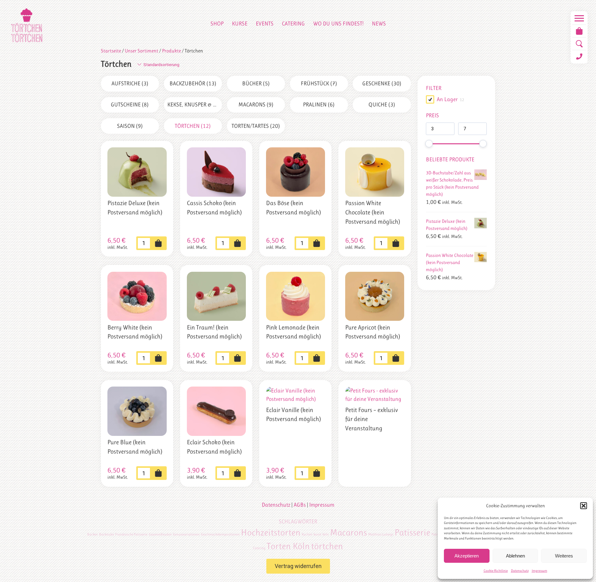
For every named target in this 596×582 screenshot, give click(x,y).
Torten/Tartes (256, 126)
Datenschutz (520, 571)
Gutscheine (130, 104)
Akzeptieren (466, 555)
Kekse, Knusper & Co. (194, 104)
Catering (293, 23)
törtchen (327, 546)
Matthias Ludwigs (380, 534)
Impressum (539, 571)
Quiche (381, 104)
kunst (317, 534)
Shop (217, 23)
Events (264, 23)
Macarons (255, 104)
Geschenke (381, 83)
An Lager (447, 99)
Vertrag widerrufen (298, 566)
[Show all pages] (579, 18)
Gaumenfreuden (160, 534)
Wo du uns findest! (338, 23)
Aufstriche (129, 83)
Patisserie (412, 532)
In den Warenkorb (158, 243)
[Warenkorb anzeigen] (579, 31)
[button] (583, 506)
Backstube (106, 534)
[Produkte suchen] (579, 44)
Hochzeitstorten (270, 532)
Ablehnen (515, 555)
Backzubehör (192, 83)
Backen (92, 534)
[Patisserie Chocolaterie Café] (26, 25)
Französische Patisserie (131, 534)
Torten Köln (288, 546)
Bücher (256, 83)
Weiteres (564, 555)
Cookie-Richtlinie (496, 571)
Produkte (171, 51)
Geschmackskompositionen (220, 534)
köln (326, 534)
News (379, 23)
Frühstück (319, 83)
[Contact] (579, 56)
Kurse (239, 23)
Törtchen (193, 126)
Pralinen (319, 104)
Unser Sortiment (141, 51)
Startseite (111, 51)
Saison (130, 126)
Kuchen (307, 534)
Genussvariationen (186, 534)
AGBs (300, 505)
